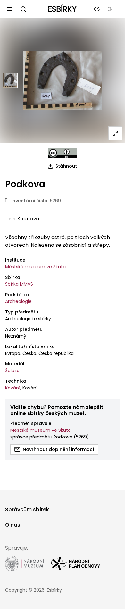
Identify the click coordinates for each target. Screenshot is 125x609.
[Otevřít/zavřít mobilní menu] (9, 9)
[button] (97, 9)
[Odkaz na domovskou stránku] (62, 9)
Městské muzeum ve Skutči (35, 266)
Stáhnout (66, 166)
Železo (12, 370)
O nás (12, 525)
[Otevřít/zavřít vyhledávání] (23, 9)
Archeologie (18, 301)
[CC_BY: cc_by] (62, 153)
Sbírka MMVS (19, 284)
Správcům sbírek (27, 509)
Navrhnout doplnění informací (58, 449)
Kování (12, 388)
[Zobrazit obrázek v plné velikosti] (115, 133)
